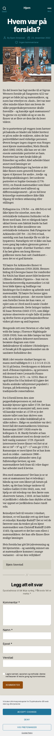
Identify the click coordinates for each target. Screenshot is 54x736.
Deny (27, 719)
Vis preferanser (27, 727)
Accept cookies (27, 712)
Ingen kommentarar (29, 42)
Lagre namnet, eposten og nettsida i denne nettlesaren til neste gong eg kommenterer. (26, 675)
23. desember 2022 (40, 37)
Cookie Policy (27, 733)
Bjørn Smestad (17, 37)
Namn (7, 629)
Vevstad (8, 657)
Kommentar (11, 602)
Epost (7, 643)
